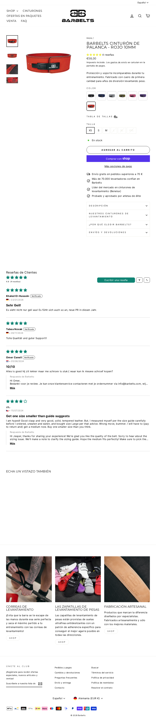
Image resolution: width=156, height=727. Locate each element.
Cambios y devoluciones (67, 672)
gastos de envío (118, 62)
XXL (131, 130)
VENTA (11, 21)
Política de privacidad (102, 677)
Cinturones (32, 11)
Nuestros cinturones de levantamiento (109, 215)
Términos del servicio (102, 672)
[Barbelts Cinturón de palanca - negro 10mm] (91, 95)
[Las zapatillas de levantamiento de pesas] (78, 579)
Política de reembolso (102, 682)
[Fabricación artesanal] (127, 579)
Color (91, 88)
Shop (13, 638)
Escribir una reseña (116, 280)
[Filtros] (139, 280)
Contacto (59, 688)
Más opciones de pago (118, 166)
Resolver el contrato (101, 688)
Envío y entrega (63, 682)
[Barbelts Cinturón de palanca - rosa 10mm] (132, 95)
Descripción (98, 206)
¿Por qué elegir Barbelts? (110, 224)
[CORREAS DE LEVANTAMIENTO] (29, 579)
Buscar (95, 667)
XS (90, 130)
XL (121, 130)
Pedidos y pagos (63, 667)
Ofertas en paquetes (24, 16)
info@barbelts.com (129, 383)
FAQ (24, 21)
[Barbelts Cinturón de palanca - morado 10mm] (142, 95)
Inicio (89, 38)
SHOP (11, 11)
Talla (91, 124)
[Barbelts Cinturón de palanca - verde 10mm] (122, 95)
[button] (94, 54)
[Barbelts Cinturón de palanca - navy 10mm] (101, 95)
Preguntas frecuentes (66, 677)
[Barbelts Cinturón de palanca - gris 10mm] (111, 95)
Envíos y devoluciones (107, 232)
